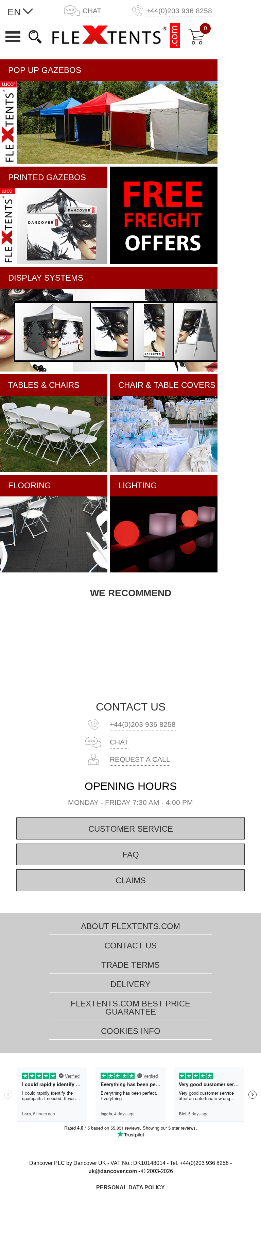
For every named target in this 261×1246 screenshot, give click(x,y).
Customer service (130, 828)
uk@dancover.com (112, 1171)
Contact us (131, 707)
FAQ (130, 854)
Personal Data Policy (130, 1187)
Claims (131, 880)
